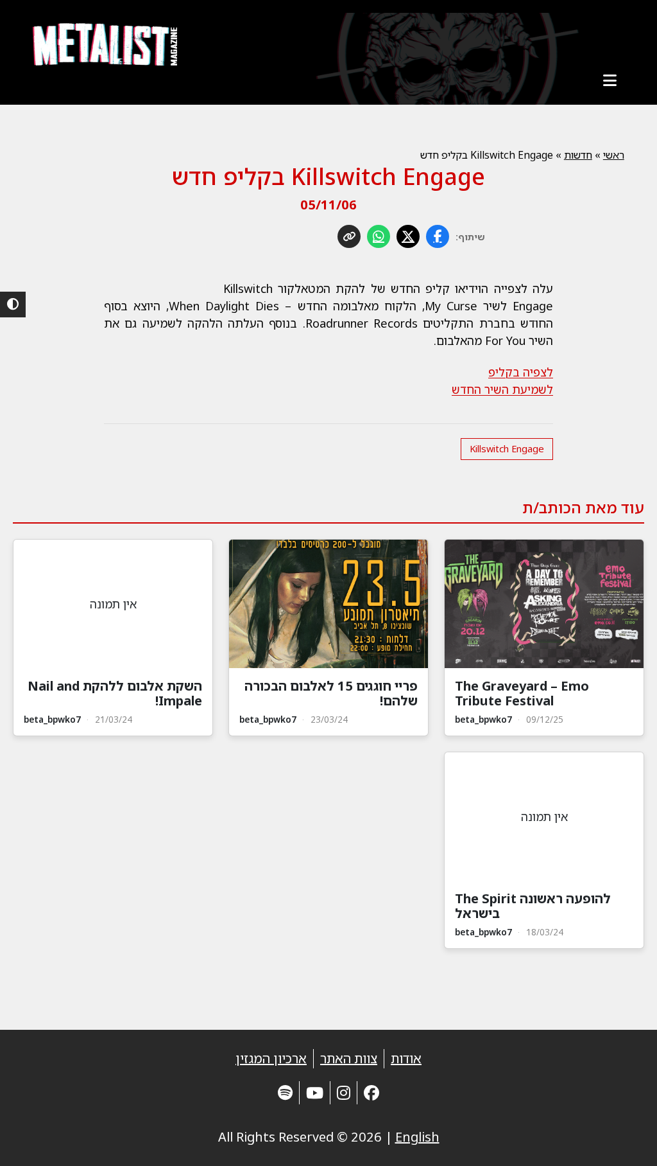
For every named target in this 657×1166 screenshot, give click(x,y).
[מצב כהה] (13, 304)
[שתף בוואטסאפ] (378, 236)
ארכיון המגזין (271, 1058)
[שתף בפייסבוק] (437, 236)
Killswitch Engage (507, 448)
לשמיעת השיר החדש (502, 389)
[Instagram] (343, 1092)
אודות (406, 1058)
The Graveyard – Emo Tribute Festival (522, 693)
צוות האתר (348, 1058)
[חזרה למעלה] (625, 1140)
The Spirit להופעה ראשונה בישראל (533, 906)
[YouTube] (314, 1092)
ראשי (613, 155)
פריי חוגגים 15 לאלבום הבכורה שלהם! (331, 693)
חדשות (578, 155)
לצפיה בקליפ (520, 372)
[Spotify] (285, 1092)
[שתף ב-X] (408, 236)
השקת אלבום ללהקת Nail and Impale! (115, 693)
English (417, 1136)
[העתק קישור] (349, 236)
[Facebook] (371, 1092)
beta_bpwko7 (483, 719)
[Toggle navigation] (610, 80)
